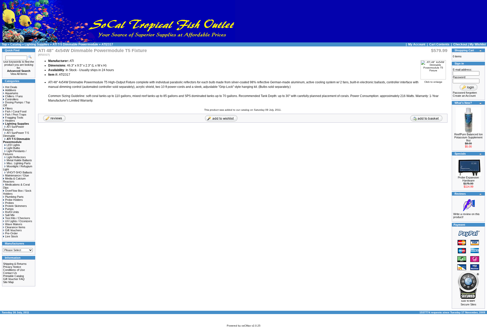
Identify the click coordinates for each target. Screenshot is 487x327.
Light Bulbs (13, 148)
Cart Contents (439, 44)
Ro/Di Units (12, 212)
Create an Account (464, 95)
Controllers (12, 99)
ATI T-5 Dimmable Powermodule (75, 44)
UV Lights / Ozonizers (18, 221)
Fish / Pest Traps (15, 114)
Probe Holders (14, 199)
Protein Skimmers (16, 205)
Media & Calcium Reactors (14, 180)
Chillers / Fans (14, 96)
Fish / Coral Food (15, 111)
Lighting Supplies (37, 44)
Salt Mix (10, 215)
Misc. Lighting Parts (19, 163)
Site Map (8, 282)
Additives (10, 90)
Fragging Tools (14, 117)
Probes (9, 202)
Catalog (15, 44)
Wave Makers (13, 224)
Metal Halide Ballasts (19, 160)
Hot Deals (11, 87)
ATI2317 (107, 44)
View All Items (18, 73)
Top (4, 44)
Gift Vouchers (13, 230)
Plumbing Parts (14, 196)
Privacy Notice (12, 266)
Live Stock (11, 236)
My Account (417, 44)
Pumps (9, 208)
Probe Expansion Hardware (468, 179)
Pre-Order (11, 233)
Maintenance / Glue (17, 175)
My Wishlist (477, 44)
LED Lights (13, 144)
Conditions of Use (14, 269)
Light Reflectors (16, 157)
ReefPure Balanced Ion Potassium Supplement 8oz (468, 137)
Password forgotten (465, 92)
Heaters (10, 120)
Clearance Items (15, 227)
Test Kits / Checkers (17, 218)
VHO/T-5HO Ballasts (19, 172)
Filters (9, 108)
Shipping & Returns (15, 263)
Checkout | (461, 44)
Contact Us (10, 272)
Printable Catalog (13, 275)
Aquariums (11, 93)
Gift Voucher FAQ (14, 279)
